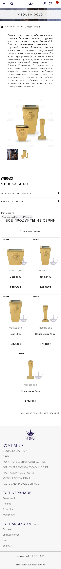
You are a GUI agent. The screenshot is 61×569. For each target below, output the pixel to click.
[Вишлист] (50, 3)
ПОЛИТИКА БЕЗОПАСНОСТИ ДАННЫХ (24, 461)
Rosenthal (8, 509)
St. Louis (7, 545)
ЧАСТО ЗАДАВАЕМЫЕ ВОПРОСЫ (21, 483)
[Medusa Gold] (30, 145)
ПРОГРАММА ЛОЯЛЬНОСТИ (18, 472)
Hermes (7, 503)
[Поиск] (11, 3)
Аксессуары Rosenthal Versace (17, 217)
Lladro (6, 540)
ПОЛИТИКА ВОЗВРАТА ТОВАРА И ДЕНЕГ (26, 467)
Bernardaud (9, 498)
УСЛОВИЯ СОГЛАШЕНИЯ (16, 478)
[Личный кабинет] (45, 3)
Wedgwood (9, 514)
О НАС (6, 456)
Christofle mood (11, 534)
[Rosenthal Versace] (7, 178)
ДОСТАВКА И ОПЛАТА (15, 450)
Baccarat (7, 529)
